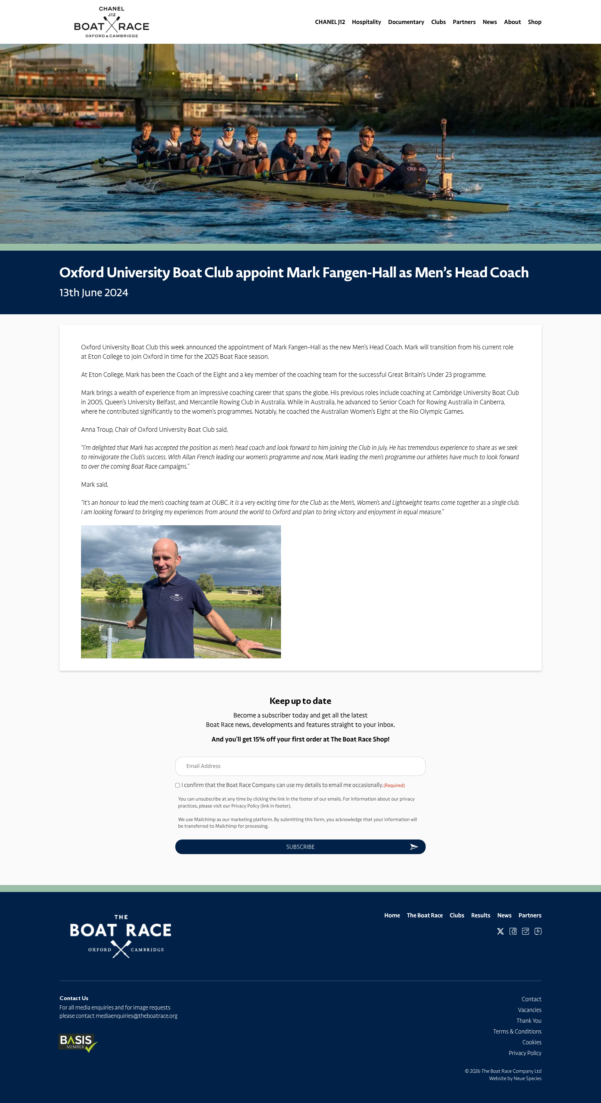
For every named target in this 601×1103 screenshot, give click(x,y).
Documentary (406, 21)
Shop (535, 21)
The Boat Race (425, 915)
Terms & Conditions (517, 1031)
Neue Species (528, 1078)
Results (480, 915)
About (512, 21)
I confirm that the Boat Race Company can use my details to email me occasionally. (293, 784)
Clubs (438, 21)
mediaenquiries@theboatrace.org (136, 1015)
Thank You (529, 1020)
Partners (464, 21)
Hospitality (366, 21)
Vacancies (530, 1009)
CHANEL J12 (330, 21)
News (490, 21)
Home (392, 915)
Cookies (532, 1042)
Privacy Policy (525, 1052)
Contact (532, 999)
